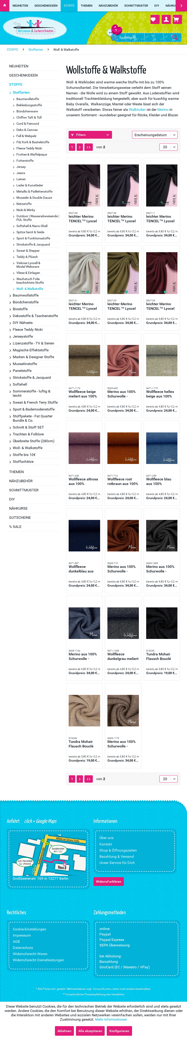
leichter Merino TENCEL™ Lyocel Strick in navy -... (121, 218)
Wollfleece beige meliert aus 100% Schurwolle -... (83, 394)
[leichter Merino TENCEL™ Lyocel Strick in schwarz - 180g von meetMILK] (162, 185)
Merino (163, 109)
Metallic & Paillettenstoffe (34, 191)
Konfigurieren (119, 1031)
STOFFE (15, 84)
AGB (16, 941)
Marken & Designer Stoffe (33, 357)
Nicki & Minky (25, 210)
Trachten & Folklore (28, 434)
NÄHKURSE (18, 508)
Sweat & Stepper (28, 250)
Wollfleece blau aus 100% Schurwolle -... (158, 481)
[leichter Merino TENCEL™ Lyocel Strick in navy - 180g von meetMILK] (123, 185)
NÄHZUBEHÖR (21, 481)
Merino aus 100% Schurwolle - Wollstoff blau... (83, 656)
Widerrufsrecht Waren (30, 954)
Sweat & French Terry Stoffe (35, 402)
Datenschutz (23, 947)
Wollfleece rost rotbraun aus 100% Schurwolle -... (122, 481)
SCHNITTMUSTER (24, 490)
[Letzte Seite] (88, 147)
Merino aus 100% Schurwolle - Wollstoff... (121, 569)
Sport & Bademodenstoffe (34, 409)
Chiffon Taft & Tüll (29, 117)
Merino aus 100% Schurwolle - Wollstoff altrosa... (122, 394)
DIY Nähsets (23, 322)
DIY (12, 499)
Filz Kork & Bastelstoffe (32, 142)
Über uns (106, 838)
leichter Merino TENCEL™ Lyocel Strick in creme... (83, 306)
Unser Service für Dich (117, 863)
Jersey (21, 167)
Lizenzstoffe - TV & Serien (33, 343)
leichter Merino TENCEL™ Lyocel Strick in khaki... (121, 306)
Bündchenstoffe (26, 302)
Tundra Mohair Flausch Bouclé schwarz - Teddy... (160, 656)
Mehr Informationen (111, 1019)
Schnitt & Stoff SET (28, 427)
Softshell (20, 384)
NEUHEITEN (18, 66)
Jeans (20, 173)
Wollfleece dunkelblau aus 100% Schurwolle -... (83, 569)
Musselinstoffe (25, 364)
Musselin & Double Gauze (34, 197)
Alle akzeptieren (90, 1031)
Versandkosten (102, 988)
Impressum (22, 935)
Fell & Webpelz (26, 136)
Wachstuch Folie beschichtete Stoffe (30, 280)
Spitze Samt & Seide (30, 232)
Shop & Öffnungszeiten (118, 850)
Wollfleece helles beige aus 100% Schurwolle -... (160, 394)
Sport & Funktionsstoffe (33, 238)
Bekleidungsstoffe (29, 105)
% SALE (15, 526)
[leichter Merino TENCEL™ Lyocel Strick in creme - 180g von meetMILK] (84, 273)
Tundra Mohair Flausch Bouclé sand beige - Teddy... (81, 744)
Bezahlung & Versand (116, 856)
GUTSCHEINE (20, 517)
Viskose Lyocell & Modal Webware (28, 264)
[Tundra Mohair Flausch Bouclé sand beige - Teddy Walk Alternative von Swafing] (84, 711)
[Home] (4, 5)
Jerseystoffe (23, 336)
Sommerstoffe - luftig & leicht (31, 393)
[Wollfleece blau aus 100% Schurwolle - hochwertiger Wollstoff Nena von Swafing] (162, 448)
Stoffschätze (23, 461)
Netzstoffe (23, 204)
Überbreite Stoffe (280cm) (34, 441)
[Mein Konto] (166, 19)
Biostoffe (20, 309)
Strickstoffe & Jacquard (33, 244)
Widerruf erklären (108, 881)
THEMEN (16, 472)
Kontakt (105, 844)
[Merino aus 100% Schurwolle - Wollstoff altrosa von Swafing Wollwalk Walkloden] (123, 361)
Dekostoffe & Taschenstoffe (35, 316)
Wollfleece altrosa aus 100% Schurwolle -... (83, 481)
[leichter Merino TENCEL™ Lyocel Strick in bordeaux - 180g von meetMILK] (162, 273)
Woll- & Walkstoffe (29, 289)
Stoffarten (21, 92)
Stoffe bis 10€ (24, 455)
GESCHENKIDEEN (23, 75)
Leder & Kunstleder (29, 185)
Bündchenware (27, 111)
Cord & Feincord (27, 123)
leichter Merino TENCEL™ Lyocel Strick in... (83, 218)
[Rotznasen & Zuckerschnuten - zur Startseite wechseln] (34, 27)
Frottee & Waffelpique (31, 154)
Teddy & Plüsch (27, 257)
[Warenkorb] (177, 19)
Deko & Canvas (27, 130)
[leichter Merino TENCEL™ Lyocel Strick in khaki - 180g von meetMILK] (123, 273)
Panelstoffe (22, 370)
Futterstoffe (25, 160)
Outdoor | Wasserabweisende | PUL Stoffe (37, 218)
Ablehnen (64, 1031)
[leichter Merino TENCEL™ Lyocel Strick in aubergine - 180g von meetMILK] (84, 185)
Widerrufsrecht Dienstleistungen (38, 960)
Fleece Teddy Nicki (29, 148)
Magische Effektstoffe (31, 350)
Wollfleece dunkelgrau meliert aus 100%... (122, 656)
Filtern (80, 135)
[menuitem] (148, 37)
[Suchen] (175, 37)
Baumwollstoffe (27, 99)
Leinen (21, 179)
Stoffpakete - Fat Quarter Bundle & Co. (32, 418)
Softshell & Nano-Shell (31, 226)
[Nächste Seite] (80, 147)
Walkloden (137, 109)
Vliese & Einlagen (28, 273)
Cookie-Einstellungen (29, 929)
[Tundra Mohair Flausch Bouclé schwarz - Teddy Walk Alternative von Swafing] (162, 623)
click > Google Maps (39, 821)
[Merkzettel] (155, 19)
